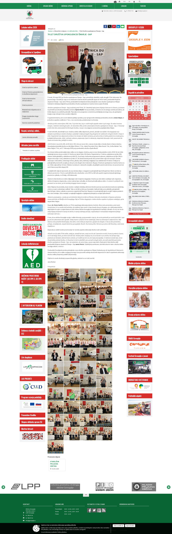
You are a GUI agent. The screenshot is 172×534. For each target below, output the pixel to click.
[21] (56, 341)
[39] (88, 394)
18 (133, 112)
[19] (88, 328)
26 (136, 115)
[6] (72, 288)
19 (136, 112)
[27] (88, 354)
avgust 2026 (139, 98)
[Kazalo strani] (119, 1)
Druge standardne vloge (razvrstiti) (30, 117)
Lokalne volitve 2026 (29, 27)
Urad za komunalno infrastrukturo (28, 99)
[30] (72, 368)
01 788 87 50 (129, 11)
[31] (88, 368)
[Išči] (139, 1)
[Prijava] (134, 1)
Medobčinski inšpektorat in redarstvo (31, 111)
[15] (88, 315)
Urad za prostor (27, 105)
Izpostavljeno (133, 56)
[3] (88, 275)
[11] (88, 301)
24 (130, 115)
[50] (72, 434)
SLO (124, 1)
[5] (56, 288)
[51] (88, 434)
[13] (56, 315)
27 (130, 104)
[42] (72, 407)
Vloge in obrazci (27, 80)
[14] (72, 315)
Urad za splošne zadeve (30, 87)
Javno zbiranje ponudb (30, 137)
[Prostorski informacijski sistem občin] (65, 486)
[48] (104, 420)
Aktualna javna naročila (30, 145)
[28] (104, 354)
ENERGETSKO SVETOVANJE (138, 379)
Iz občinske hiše (73, 31)
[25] (56, 354)
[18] (72, 328)
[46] (72, 420)
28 (142, 115)
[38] (72, 394)
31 (130, 118)
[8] (104, 288)
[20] (104, 328)
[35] (88, 381)
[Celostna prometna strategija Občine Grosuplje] (26, 486)
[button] (3, 487)
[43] (88, 407)
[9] (56, 301)
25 (133, 115)
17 (130, 112)
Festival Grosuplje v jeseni (138, 355)
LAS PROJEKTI (26, 378)
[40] (104, 394)
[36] (104, 381)
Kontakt (26, 504)
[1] (56, 275)
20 (139, 112)
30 (149, 115)
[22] (72, 341)
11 (139, 85)
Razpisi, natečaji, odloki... (30, 130)
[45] (56, 420)
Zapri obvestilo (130, 526)
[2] (72, 275)
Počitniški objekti (134, 395)
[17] (56, 328)
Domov (50, 31)
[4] (104, 275)
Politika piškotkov (62, 532)
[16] (104, 315)
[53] (56, 447)
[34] (72, 381)
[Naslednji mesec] (149, 98)
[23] (88, 341)
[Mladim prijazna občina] (104, 486)
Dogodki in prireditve (136, 92)
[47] (88, 420)
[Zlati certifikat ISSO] (144, 486)
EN (129, 1)
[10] (72, 301)
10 (147, 82)
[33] (56, 381)
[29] (56, 368)
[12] (104, 301)
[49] (56, 434)
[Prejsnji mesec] (130, 98)
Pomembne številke (28, 415)
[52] (104, 434)
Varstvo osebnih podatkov (31, 123)
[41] (56, 407)
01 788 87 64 (29, 518)
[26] (72, 354)
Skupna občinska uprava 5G (31, 421)
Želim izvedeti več (118, 526)
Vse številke (139, 257)
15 (145, 110)
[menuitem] (29, 6)
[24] (104, 341)
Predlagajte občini (28, 158)
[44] (104, 407)
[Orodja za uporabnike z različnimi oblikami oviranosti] (115, 2)
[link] (105, 26)
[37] (56, 394)
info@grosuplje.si (142, 11)
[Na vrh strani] (86, 495)
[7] (88, 288)
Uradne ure (59, 504)
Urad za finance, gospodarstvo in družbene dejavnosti (32, 93)
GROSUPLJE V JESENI (136, 27)
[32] (104, 368)
